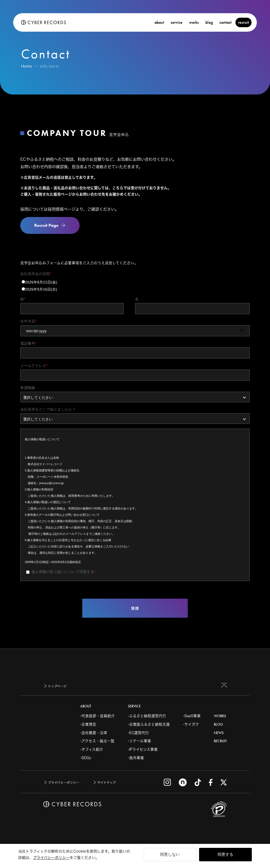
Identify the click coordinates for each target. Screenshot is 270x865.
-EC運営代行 (138, 733)
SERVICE (134, 706)
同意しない (170, 854)
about (159, 22)
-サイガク (191, 724)
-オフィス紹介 (91, 749)
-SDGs (85, 758)
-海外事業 (136, 758)
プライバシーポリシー (51, 857)
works (194, 22)
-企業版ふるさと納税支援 (149, 724)
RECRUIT (220, 741)
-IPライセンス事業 (143, 749)
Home (26, 66)
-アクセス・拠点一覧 (97, 741)
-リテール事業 (139, 741)
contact (225, 22)
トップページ (57, 686)
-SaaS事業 (192, 716)
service (176, 22)
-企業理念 (88, 724)
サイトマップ (106, 782)
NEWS (219, 733)
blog (209, 22)
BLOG (218, 724)
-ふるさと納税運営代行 (147, 716)
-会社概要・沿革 (93, 733)
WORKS (220, 716)
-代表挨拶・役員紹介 (97, 716)
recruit (243, 22)
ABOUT (85, 706)
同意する (225, 854)
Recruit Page (46, 225)
